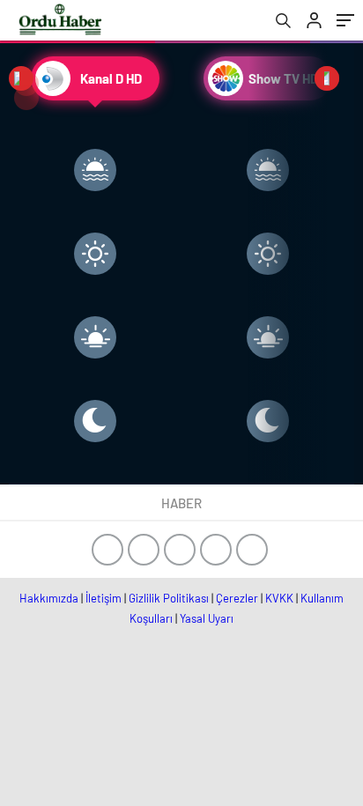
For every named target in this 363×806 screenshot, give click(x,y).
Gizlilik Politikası (169, 598)
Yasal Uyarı (206, 618)
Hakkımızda (48, 598)
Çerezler (237, 598)
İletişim (103, 598)
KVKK (279, 598)
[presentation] (21, 78)
